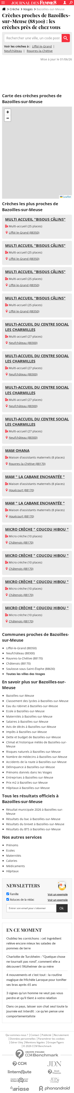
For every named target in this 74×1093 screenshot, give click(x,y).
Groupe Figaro (55, 1042)
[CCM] (19, 1063)
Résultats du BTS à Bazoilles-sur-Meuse (33, 829)
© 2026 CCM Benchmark (37, 1046)
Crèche (14, 9)
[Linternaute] (19, 1072)
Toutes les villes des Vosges (25, 674)
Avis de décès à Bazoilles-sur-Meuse (31, 727)
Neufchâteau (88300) (23, 343)
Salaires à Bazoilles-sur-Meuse (27, 721)
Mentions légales (35, 1042)
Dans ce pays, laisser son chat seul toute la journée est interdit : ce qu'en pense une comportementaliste (37, 1011)
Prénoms (12, 845)
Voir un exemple (58, 894)
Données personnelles (23, 1038)
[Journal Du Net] (54, 1063)
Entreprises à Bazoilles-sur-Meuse (29, 777)
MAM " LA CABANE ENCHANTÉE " (35, 476)
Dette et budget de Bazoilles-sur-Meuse (33, 737)
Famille (13, 894)
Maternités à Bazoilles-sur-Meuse (29, 716)
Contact (34, 1035)
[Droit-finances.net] (54, 1072)
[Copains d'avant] (19, 1080)
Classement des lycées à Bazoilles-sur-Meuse (37, 701)
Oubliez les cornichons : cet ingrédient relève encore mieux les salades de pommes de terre (33, 943)
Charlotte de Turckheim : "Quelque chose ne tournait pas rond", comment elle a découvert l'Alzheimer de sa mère (35, 961)
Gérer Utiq (17, 1042)
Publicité (46, 1035)
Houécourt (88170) (21, 490)
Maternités (13, 855)
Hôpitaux (12, 871)
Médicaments (15, 866)
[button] (8, 112)
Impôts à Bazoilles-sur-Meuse (26, 732)
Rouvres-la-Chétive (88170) (27, 464)
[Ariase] (19, 1088)
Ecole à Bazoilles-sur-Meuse (25, 711)
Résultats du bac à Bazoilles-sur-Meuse (33, 819)
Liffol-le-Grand (42, 46)
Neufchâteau (13, 51)
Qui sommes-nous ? (17, 1035)
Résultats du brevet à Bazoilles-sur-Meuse (35, 824)
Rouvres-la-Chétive (40, 51)
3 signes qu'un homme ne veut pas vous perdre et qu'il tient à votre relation (34, 996)
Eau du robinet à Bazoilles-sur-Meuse (32, 706)
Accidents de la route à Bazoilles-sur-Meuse (36, 762)
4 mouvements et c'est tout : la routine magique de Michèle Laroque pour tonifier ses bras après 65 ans (36, 979)
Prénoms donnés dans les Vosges (29, 772)
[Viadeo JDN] (54, 1080)
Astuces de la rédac (21, 899)
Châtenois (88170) (21, 542)
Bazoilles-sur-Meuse (20, 695)
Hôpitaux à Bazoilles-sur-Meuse (28, 788)
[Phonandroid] (54, 1088)
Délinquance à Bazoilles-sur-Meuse (30, 767)
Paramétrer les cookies (51, 1038)
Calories (11, 861)
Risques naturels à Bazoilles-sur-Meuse (33, 752)
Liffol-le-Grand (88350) (24, 232)
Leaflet (66, 196)
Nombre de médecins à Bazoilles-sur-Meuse (36, 757)
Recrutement (61, 1035)
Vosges (28, 9)
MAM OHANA (17, 450)
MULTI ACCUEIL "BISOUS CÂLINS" (35, 219)
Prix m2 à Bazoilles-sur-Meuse (27, 782)
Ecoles (10, 850)
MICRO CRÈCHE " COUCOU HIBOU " (37, 529)
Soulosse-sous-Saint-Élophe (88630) (30, 669)
